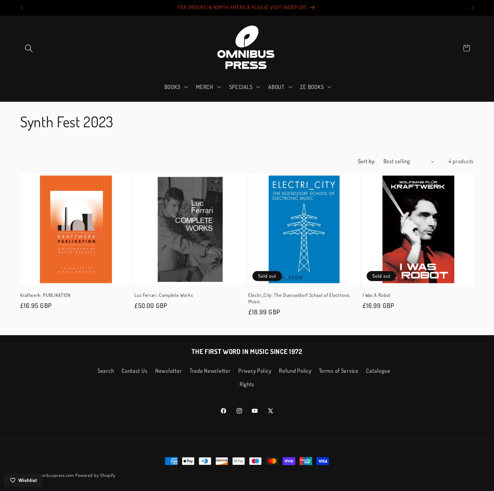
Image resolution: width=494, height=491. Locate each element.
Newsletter (168, 370)
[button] (29, 48)
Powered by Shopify (95, 475)
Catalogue (378, 370)
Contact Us (135, 370)
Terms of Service (339, 370)
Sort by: (366, 161)
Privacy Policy (254, 370)
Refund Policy (295, 370)
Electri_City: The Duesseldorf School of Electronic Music (299, 298)
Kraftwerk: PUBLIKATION (45, 295)
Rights (247, 384)
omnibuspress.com (55, 475)
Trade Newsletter (210, 370)
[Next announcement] (472, 7)
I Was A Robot (377, 295)
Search (105, 370)
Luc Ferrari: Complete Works (163, 295)
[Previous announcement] (21, 7)
